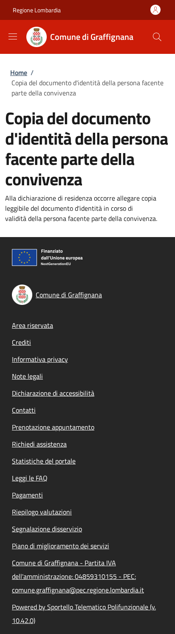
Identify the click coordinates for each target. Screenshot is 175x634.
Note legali (27, 376)
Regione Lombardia (37, 10)
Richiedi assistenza (39, 444)
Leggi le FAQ (30, 478)
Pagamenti (27, 495)
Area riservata (32, 325)
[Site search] (157, 37)
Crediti (21, 342)
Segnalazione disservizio (47, 529)
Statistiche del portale (44, 461)
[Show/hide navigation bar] (12, 36)
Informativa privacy (40, 359)
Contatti (24, 410)
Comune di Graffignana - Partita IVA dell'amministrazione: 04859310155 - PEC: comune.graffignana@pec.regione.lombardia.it (78, 576)
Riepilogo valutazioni (42, 512)
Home (18, 72)
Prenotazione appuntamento (53, 427)
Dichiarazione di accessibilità (53, 393)
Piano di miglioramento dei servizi (60, 546)
